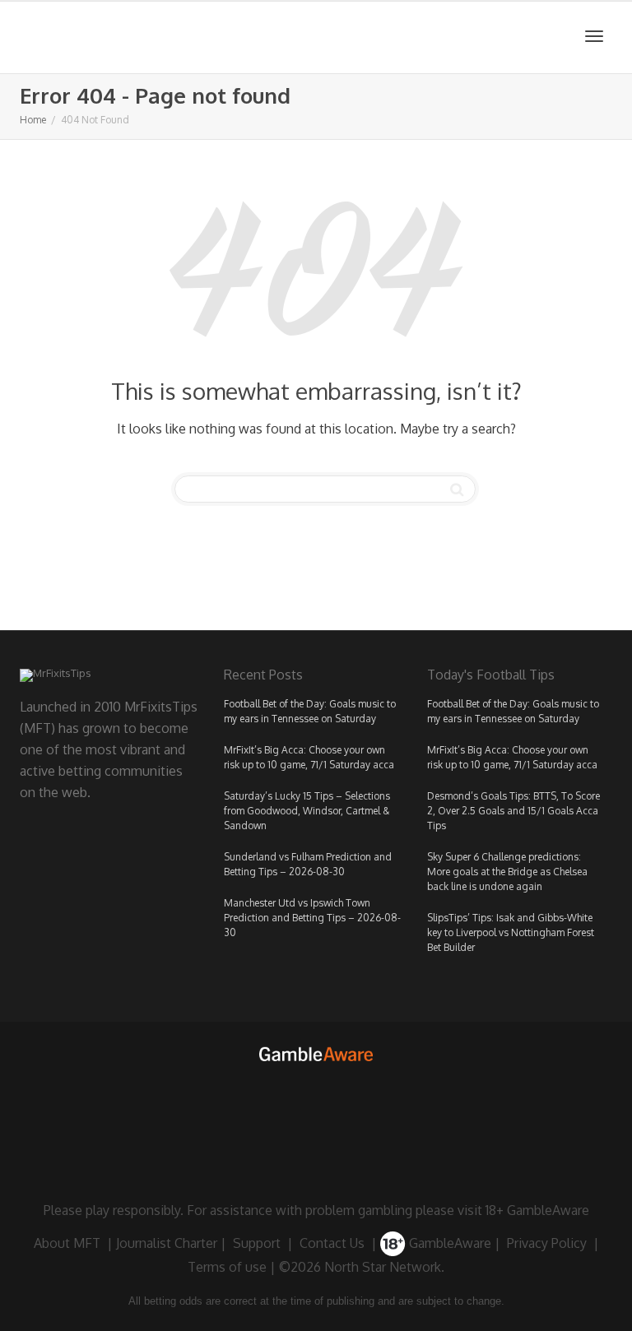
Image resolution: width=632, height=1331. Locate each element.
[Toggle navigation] (594, 36)
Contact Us (332, 1243)
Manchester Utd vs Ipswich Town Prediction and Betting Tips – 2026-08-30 (312, 918)
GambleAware (448, 1243)
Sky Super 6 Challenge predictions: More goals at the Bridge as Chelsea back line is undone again (507, 872)
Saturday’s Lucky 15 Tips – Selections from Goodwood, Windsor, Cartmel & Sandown (307, 811)
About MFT (67, 1243)
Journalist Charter (166, 1243)
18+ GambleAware (537, 1210)
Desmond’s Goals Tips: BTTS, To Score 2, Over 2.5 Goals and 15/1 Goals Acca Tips (513, 811)
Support (257, 1243)
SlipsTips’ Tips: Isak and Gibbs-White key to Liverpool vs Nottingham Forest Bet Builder (510, 932)
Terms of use (227, 1267)
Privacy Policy (547, 1243)
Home (33, 120)
